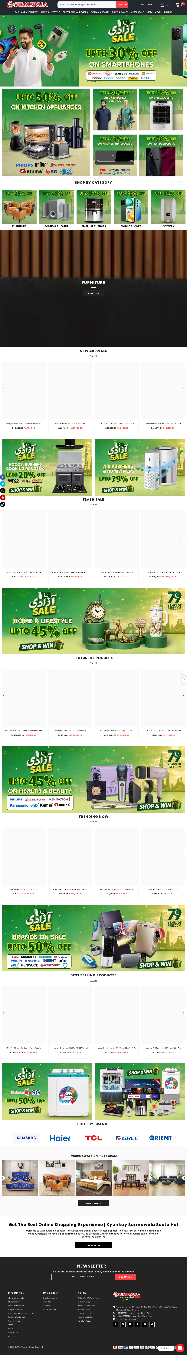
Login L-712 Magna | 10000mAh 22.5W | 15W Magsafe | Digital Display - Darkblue (116, 1048)
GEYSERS (168, 226)
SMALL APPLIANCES (94, 226)
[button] (2, 50)
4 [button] (95, 81)
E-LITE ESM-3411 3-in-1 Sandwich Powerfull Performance (117, 423)
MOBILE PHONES (131, 226)
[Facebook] (115, 1324)
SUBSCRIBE (125, 1276)
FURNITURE (19, 226)
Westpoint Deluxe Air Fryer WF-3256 (70, 423)
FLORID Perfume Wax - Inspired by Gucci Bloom (163, 889)
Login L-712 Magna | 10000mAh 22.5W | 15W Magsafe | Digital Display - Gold (70, 1048)
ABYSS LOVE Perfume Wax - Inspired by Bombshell (116, 889)
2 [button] (88, 81)
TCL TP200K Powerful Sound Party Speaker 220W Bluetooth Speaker (24, 1048)
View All (93, 356)
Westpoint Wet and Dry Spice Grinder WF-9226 (24, 423)
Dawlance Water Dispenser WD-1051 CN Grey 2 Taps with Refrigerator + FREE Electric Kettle (117, 572)
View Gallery (93, 1203)
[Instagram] (123, 1324)
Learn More (93, 1245)
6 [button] (102, 81)
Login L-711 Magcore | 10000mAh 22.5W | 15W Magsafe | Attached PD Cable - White (163, 1048)
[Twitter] (152, 1324)
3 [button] (92, 81)
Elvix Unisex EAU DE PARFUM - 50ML (24, 889)
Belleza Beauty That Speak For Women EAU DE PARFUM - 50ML (70, 889)
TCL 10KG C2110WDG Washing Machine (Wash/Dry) (116, 731)
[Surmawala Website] (19, 207)
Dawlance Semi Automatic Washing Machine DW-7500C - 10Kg (70, 731)
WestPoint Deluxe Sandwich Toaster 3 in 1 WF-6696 (163, 423)
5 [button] (99, 81)
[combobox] (86, 4)
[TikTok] (130, 1324)
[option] (93, 51)
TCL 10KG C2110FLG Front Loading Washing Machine (163, 731)
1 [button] (84, 81)
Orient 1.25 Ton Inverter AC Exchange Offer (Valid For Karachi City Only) (24, 572)
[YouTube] (144, 1324)
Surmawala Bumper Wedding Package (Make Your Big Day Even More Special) (163, 572)
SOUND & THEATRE (56, 226)
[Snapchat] (137, 1324)
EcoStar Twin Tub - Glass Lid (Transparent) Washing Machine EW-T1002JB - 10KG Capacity (23, 731)
